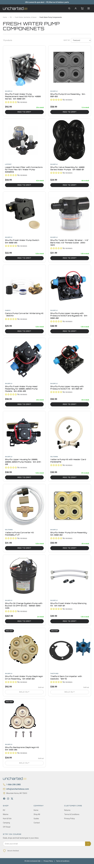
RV (11, 17)
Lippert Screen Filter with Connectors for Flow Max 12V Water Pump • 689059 (23, 169)
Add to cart (24, 112)
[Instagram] (8, 798)
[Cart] (82, 8)
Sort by (67, 40)
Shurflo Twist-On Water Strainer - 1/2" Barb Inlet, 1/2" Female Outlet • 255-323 (69, 242)
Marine (5, 814)
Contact (37, 823)
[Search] (69, 8)
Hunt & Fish (7, 819)
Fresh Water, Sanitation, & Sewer (26, 17)
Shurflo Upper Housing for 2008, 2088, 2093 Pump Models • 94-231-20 (23, 461)
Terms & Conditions (71, 814)
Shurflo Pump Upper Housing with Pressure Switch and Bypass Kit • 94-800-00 (69, 315)
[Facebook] (4, 798)
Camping (6, 823)
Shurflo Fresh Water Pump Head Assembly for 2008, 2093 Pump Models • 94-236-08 (21, 388)
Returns (67, 810)
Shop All (37, 814)
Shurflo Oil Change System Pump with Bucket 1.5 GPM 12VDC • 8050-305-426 (23, 605)
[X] (12, 798)
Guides (36, 819)
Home (5, 17)
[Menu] (88, 8)
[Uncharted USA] (15, 8)
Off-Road (6, 827)
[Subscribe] (88, 844)
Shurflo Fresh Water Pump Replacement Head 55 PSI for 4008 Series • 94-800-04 (23, 96)
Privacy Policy (69, 819)
